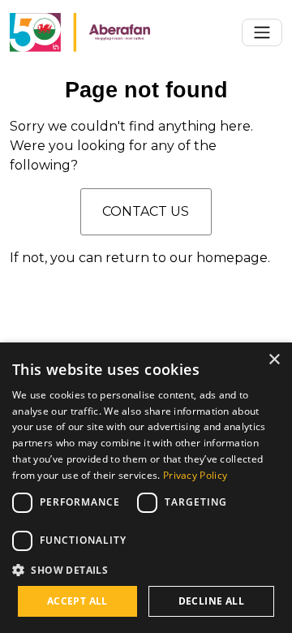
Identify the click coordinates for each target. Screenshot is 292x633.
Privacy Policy (195, 475)
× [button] (274, 360)
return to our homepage (186, 257)
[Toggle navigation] (262, 32)
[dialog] (146, 487)
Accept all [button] (77, 601)
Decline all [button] (211, 601)
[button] (146, 569)
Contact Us (145, 211)
